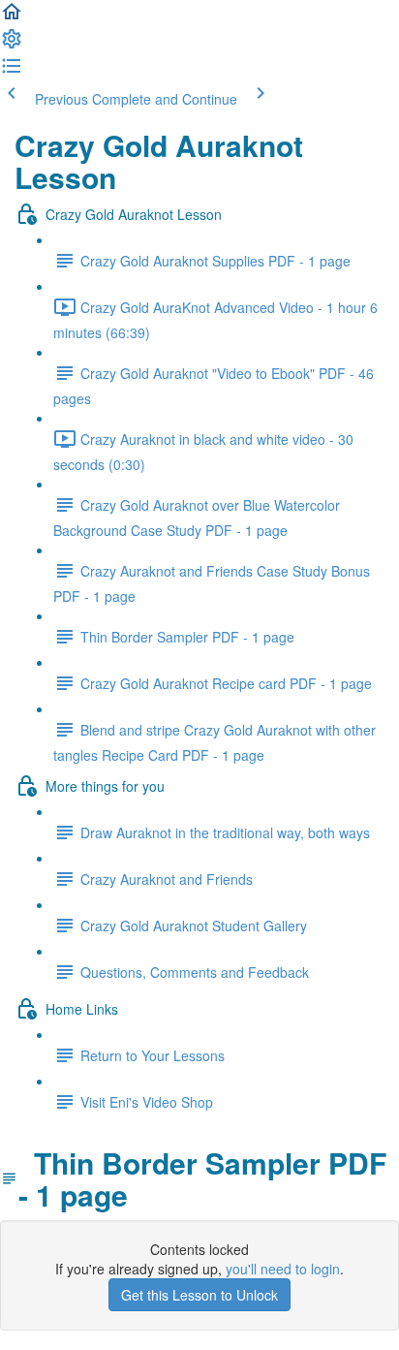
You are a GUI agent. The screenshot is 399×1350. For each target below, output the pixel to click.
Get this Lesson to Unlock (199, 1294)
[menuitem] (11, 44)
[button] (11, 17)
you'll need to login (283, 1268)
